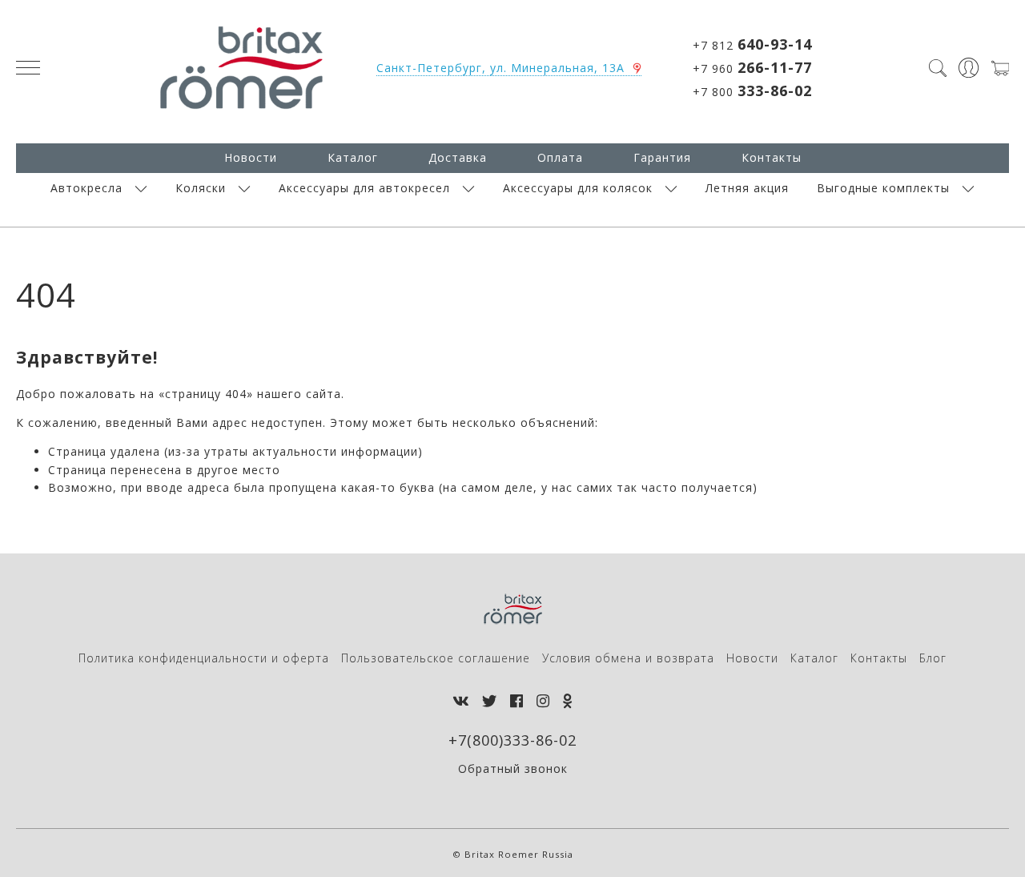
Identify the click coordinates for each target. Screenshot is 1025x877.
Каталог (353, 157)
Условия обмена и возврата (628, 658)
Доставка (457, 157)
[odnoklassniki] (568, 700)
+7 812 (752, 44)
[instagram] (543, 700)
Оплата (560, 157)
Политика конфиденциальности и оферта (203, 658)
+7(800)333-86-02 (512, 740)
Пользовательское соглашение (435, 658)
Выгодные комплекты (883, 187)
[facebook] (517, 700)
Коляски (200, 187)
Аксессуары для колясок (578, 187)
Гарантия (662, 157)
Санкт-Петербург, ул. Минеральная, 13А (500, 67)
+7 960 (752, 67)
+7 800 (752, 90)
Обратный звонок (513, 768)
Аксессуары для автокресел (364, 187)
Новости (250, 157)
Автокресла (86, 187)
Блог (933, 658)
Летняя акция (747, 187)
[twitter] (489, 700)
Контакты (772, 157)
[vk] (460, 700)
